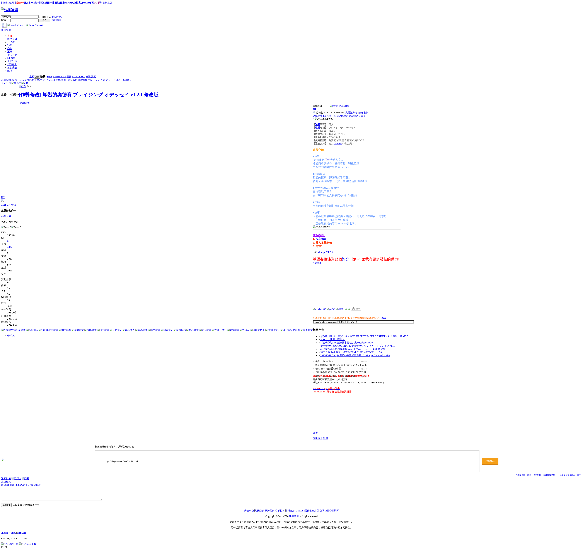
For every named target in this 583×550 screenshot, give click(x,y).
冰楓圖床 (47, 2)
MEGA (329, 252)
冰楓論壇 (6, 80)
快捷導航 (6, 30)
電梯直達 (317, 106)
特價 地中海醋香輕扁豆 (328, 368)
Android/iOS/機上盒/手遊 (32, 80)
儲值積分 (12, 64)
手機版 (12, 533)
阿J (3, 197)
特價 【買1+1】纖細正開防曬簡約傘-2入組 (339, 376)
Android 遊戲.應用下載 (59, 80)
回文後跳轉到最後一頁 (27, 504)
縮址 (9, 70)
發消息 (11, 335)
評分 (345, 259)
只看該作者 (351, 112)
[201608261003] (321, 226)
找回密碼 (57, 16)
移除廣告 (12, 67)
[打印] (22, 86)
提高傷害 (321, 239)
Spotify (50, 76)
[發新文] (16, 83)
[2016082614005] (324, 119)
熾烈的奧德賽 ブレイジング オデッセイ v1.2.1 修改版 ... (102, 80)
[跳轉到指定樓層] (339, 106)
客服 (9, 35)
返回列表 (6, 83)
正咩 (9, 51)
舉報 (325, 438)
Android (338, 143)
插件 (9, 48)
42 (8, 205)
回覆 (315, 432)
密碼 (3, 20)
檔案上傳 (81, 2)
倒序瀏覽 (363, 112)
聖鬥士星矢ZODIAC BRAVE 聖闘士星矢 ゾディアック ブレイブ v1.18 (357, 346)
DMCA (299, 510)
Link (18, 484)
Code (30, 484)
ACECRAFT (78, 76)
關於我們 (269, 510)
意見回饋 (259, 510)
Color (6, 484)
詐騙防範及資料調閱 (328, 510)
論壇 (12, 39)
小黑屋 (5, 533)
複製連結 (490, 461)
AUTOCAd (60, 76)
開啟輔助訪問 (8, 2)
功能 (9, 45)
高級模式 (6, 481)
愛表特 (20, 2)
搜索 (31, 76)
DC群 (97, 2)
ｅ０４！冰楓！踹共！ (332, 339)
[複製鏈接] (24, 103)
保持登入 (46, 17)
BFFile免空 (70, 2)
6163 (9, 241)
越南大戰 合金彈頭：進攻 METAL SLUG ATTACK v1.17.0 (351, 352)
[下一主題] (31, 86)
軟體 (317, 127)
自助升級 (12, 61)
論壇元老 (6, 216)
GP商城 (11, 58)
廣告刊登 (12, 55)
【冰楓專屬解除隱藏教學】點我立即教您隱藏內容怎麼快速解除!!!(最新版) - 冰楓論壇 (363, 372)
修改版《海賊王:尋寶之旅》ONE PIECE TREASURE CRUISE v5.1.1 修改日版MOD (364, 336)
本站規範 (290, 510)
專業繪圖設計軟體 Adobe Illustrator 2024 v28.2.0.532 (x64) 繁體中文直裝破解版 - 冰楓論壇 (366, 365)
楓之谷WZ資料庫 (33, 2)
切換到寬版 (106, 2)
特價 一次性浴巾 (324, 361)
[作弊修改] (30, 94)
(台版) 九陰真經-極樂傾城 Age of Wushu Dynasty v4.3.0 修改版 (352, 349)
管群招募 (280, 510)
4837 (3, 205)
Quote (24, 484)
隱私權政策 (310, 510)
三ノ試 (11, 42)
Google (321, 252)
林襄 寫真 (91, 76)
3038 (13, 205)
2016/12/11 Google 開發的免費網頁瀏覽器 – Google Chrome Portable (355, 355)
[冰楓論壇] (9, 10)
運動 (327, 159)
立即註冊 (57, 20)
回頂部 (5, 547)
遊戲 (317, 124)
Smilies (37, 484)
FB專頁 (90, 2)
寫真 (68, 76)
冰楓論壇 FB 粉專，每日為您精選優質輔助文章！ (339, 115)
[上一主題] (28, 86)
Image (12, 484)
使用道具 (317, 438)
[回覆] (25, 83)
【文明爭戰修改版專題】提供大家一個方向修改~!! (347, 342)
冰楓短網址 (58, 2)
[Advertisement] (363, 285)
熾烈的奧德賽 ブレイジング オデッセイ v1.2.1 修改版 (101, 94)
